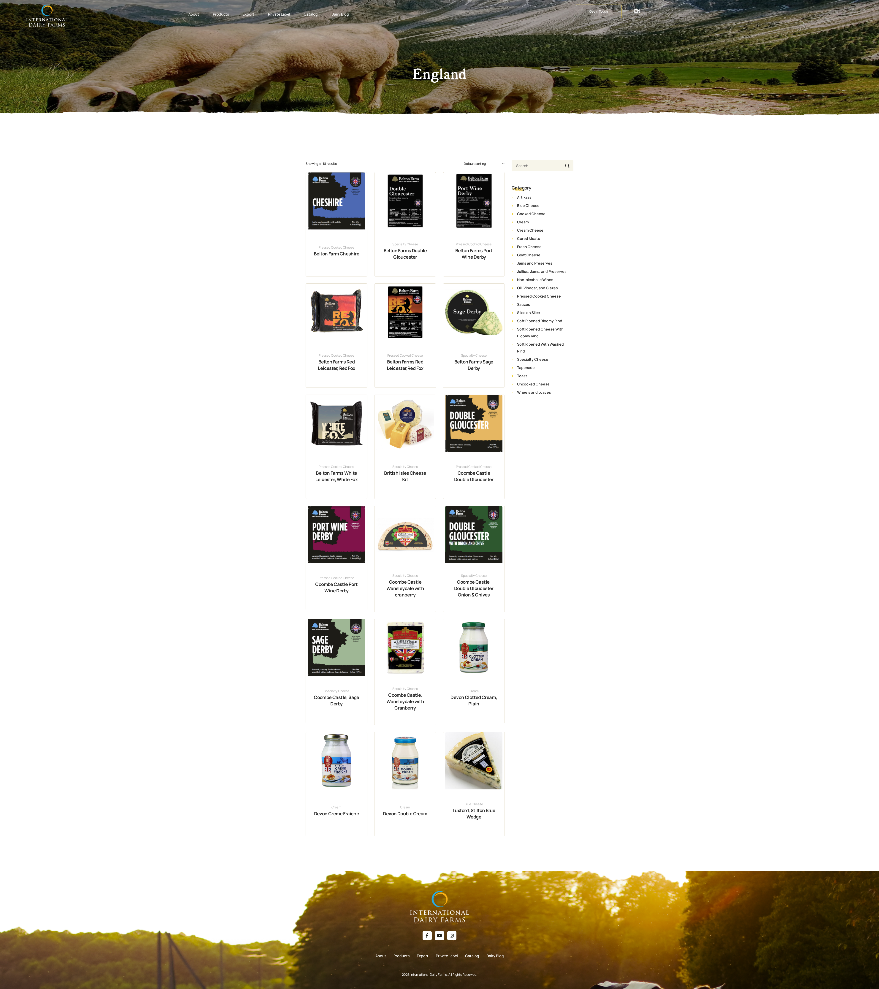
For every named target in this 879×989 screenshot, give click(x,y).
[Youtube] (439, 935)
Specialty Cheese (405, 244)
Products (221, 14)
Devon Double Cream (405, 813)
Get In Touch (598, 11)
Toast (522, 375)
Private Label (279, 14)
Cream (474, 691)
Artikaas (524, 197)
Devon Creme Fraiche (336, 813)
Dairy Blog (340, 14)
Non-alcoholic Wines (535, 279)
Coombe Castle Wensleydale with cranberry (405, 588)
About (193, 14)
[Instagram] (451, 935)
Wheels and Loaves (534, 392)
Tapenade (526, 367)
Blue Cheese (474, 804)
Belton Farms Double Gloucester (405, 253)
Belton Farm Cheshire (336, 254)
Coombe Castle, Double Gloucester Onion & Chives (474, 588)
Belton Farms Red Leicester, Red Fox (336, 365)
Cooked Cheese (531, 213)
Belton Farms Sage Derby (473, 365)
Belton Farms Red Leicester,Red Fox (405, 365)
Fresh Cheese (529, 246)
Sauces (523, 304)
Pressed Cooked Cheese (336, 247)
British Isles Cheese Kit (405, 476)
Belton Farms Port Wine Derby (474, 253)
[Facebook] (427, 935)
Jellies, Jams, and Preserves (542, 271)
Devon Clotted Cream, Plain (473, 700)
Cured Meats (528, 238)
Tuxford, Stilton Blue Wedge (473, 813)
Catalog (311, 14)
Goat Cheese (528, 254)
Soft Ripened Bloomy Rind (539, 320)
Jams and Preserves (534, 263)
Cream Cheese (530, 230)
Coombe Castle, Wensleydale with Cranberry (405, 701)
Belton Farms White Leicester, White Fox (336, 476)
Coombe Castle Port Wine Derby (336, 587)
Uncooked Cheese (533, 384)
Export (248, 14)
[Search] (566, 165)
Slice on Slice (528, 312)
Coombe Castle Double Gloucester (474, 476)
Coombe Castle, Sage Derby (336, 700)
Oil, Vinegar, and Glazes (537, 287)
